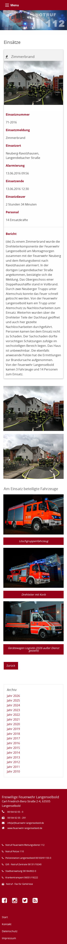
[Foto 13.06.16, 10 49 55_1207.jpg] (33, 408)
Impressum (9, 938)
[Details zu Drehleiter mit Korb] (33, 568)
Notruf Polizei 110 (14, 851)
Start (5, 917)
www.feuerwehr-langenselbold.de (24, 828)
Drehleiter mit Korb (33, 594)
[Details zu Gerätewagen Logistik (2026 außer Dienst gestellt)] (33, 621)
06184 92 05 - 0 (15, 811)
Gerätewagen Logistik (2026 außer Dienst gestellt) (33, 649)
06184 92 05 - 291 (16, 817)
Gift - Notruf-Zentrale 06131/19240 (23, 864)
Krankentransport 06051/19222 (21, 877)
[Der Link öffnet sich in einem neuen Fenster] (5, 901)
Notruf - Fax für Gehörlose (19, 884)
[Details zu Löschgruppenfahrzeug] (33, 514)
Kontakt (6, 924)
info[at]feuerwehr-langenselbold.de (25, 823)
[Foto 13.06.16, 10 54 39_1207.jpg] (33, 456)
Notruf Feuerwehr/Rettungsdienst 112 (24, 845)
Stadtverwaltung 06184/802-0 (20, 871)
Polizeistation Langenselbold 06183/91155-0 (28, 857)
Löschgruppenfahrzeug (33, 541)
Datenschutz (9, 931)
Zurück (11, 665)
